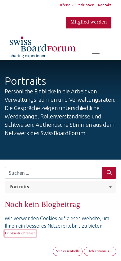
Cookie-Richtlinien (20, 233)
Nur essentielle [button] (68, 251)
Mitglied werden (88, 22)
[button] (60, 187)
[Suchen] (109, 173)
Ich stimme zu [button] (100, 251)
